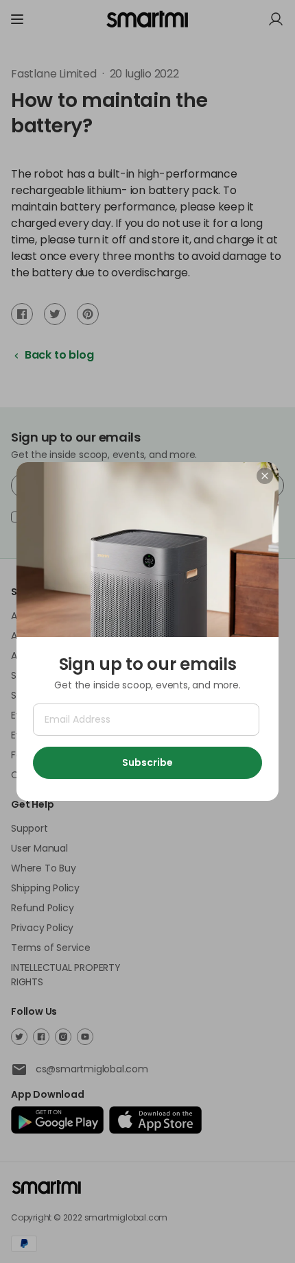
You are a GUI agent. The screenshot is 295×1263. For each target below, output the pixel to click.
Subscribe (147, 762)
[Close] (265, 476)
